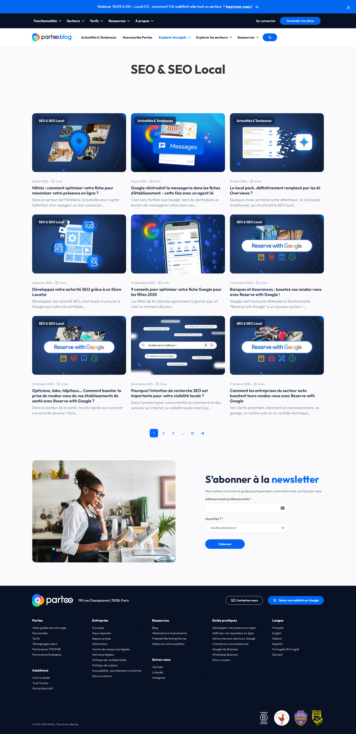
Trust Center (40, 683)
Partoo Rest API (42, 688)
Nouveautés (40, 633)
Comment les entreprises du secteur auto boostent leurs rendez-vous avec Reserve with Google (272, 395)
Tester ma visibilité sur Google (299, 600)
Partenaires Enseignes (46, 654)
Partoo (37, 620)
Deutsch (277, 654)
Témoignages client (44, 644)
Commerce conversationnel (230, 644)
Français (277, 628)
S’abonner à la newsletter (168, 644)
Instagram (158, 678)
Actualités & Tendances (98, 37)
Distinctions (99, 644)
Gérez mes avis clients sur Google (233, 638)
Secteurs (73, 21)
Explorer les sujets (172, 37)
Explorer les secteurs (212, 37)
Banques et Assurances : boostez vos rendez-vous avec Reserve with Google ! (275, 292)
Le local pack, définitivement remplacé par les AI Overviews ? (275, 190)
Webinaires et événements (169, 633)
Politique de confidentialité (109, 660)
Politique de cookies (105, 665)
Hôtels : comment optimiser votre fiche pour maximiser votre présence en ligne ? (73, 190)
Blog (155, 628)
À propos (142, 21)
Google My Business (225, 649)
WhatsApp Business (225, 654)
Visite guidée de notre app (49, 628)
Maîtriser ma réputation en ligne (233, 633)
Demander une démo (300, 21)
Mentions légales (103, 654)
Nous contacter (102, 676)
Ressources (117, 21)
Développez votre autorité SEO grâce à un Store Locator (76, 292)
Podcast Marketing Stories (169, 638)
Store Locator (221, 660)
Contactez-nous (247, 600)
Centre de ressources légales (111, 649)
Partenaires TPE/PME (46, 649)
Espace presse (101, 638)
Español (277, 644)
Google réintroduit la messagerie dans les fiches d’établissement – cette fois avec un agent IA (175, 190)
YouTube (157, 667)
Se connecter (266, 21)
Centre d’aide (41, 678)
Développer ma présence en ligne (234, 628)
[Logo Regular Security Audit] (318, 717)
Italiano (277, 638)
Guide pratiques (224, 620)
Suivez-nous (161, 659)
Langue (277, 620)
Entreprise (100, 620)
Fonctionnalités (45, 21)
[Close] (348, 7)
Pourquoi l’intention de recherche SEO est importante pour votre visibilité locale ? (169, 393)
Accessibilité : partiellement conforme (116, 671)
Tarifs (94, 21)
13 (192, 433)
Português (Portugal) (285, 649)
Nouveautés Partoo (137, 37)
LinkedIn (157, 672)
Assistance (40, 670)
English (276, 633)
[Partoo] (51, 36)
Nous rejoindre (101, 633)
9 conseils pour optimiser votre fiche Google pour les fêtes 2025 (176, 292)
